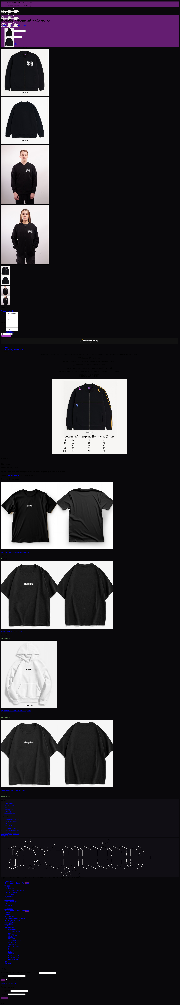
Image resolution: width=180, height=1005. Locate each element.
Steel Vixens (8, 811)
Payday (7, 885)
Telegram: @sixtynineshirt (10, 834)
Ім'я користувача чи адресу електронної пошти (19, 972)
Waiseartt (11, 939)
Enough (7, 887)
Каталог (12, 25)
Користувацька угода (12, 820)
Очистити (10, 332)
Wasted (10, 937)
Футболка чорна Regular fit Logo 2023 (15, 552)
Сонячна (11, 954)
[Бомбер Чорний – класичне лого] (9, 46)
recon (10, 933)
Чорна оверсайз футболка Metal (13, 790)
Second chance (13, 946)
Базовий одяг (21, 25)
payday (7, 807)
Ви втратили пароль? (9, 983)
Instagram (4, 836)
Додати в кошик (6, 336)
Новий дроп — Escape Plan (14, 883)
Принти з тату (13, 955)
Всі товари (8, 803)
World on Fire (9, 805)
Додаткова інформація (13, 349)
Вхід (3, 980)
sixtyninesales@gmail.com (10, 830)
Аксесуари (8, 896)
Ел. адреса (5, 991)
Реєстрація (5, 998)
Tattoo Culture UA (14, 941)
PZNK (10, 952)
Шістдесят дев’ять (11, 892)
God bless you (13, 950)
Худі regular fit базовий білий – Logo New (16, 711)
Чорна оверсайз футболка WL (12, 631)
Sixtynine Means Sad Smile (14, 890)
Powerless (12, 929)
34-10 (10, 948)
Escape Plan (8, 809)
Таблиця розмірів (7, 311)
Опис (6, 347)
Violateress (12, 942)
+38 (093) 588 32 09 (8, 828)
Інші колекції (9, 900)
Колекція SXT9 (13, 957)
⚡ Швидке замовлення (89, 341)
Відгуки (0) (8, 351)
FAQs (6, 823)
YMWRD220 (12, 944)
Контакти (8, 825)
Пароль (4, 976)
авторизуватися (14, 475)
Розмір (3, 322)
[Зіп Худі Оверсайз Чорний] (9, 36)
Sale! (6, 898)
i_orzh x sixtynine (14, 931)
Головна (4, 25)
